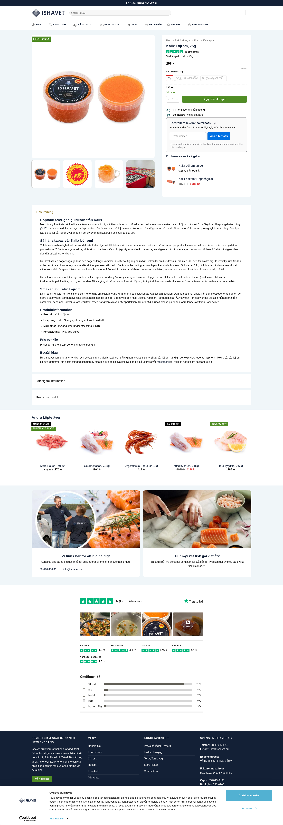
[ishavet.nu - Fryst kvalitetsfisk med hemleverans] (48, 13)
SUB (44, 228)
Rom (134, 24)
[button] (241, 12)
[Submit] (168, 13)
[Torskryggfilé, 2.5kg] (230, 441)
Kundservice (95, 752)
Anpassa (247, 808)
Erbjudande (200, 24)
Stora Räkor (151, 764)
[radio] (169, 78)
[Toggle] (244, 212)
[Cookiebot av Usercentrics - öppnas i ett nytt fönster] (27, 818)
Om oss (92, 758)
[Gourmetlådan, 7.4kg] (97, 441)
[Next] (148, 96)
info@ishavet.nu (72, 569)
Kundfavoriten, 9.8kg (186, 465)
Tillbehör (156, 24)
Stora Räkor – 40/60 (52, 465)
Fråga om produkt (48, 397)
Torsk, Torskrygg (153, 758)
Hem (168, 40)
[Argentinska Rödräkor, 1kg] (141, 441)
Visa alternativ (218, 136)
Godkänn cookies (249, 795)
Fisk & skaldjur (182, 40)
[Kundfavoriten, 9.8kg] (186, 441)
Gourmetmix (151, 771)
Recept (175, 24)
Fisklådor (112, 24)
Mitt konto (93, 777)
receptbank (163, 361)
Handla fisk (94, 745)
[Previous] (38, 96)
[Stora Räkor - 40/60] (52, 441)
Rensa (244, 68)
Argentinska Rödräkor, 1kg (141, 465)
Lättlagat (85, 24)
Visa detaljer (56, 818)
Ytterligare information (50, 381)
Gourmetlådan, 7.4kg (97, 465)
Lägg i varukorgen (214, 99)
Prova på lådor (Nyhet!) (157, 745)
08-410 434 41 (48, 569)
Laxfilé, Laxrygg (153, 752)
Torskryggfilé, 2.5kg (231, 465)
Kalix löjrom (209, 40)
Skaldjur (59, 24)
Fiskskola (93, 771)
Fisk (38, 24)
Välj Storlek (172, 72)
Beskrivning (44, 212)
